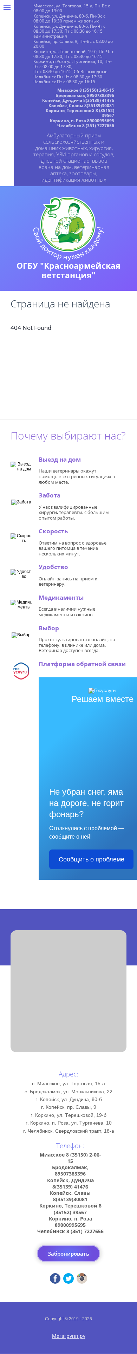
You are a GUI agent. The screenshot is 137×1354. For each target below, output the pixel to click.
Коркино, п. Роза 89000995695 (82, 121)
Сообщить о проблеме (91, 859)
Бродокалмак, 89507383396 (85, 95)
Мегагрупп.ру (68, 1336)
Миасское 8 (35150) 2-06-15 (85, 90)
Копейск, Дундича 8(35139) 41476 (78, 100)
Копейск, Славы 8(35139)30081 (81, 106)
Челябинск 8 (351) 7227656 (85, 126)
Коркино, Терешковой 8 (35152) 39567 (80, 113)
